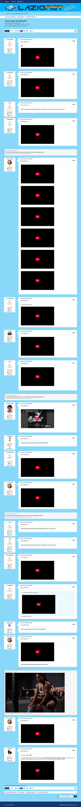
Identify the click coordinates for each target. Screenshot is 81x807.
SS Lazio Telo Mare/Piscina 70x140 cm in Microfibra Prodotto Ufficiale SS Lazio (24, 152)
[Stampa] (75, 31)
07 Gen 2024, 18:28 (24, 454)
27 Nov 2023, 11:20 (24, 105)
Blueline (10, 436)
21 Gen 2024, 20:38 (24, 625)
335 (27, 30)
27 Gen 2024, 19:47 (24, 638)
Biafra (10, 749)
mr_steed (10, 159)
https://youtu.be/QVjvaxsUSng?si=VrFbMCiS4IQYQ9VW (34, 442)
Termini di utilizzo (68, 804)
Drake (10, 331)
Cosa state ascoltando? (16, 21)
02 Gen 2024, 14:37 (24, 438)
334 (24, 30)
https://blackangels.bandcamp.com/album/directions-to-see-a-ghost (38, 528)
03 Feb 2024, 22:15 (24, 751)
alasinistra (10, 623)
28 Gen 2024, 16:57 (24, 720)
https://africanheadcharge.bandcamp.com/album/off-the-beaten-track (38, 545)
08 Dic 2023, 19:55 (24, 161)
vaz (10, 103)
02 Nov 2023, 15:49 (24, 41)
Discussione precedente (10, 26)
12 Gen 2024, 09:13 (24, 540)
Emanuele (10, 119)
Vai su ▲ (75, 804)
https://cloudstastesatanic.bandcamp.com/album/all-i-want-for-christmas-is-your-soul (43, 109)
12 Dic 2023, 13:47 (24, 363)
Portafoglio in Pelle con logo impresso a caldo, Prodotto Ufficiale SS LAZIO (23, 515)
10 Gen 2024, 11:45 (24, 524)
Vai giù (7, 30)
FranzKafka (10, 39)
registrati (26, 13)
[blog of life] (9, 447)
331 (16, 30)
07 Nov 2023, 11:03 (24, 74)
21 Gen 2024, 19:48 (24, 587)
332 (18, 30)
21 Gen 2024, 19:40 (24, 557)
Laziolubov (10, 585)
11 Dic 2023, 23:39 (24, 333)
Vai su (7, 788)
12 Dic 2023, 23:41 (24, 405)
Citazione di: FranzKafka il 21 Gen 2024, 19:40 (31, 592)
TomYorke (10, 72)
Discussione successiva (21, 26)
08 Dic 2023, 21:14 (24, 300)
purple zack (10, 403)
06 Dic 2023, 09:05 (24, 121)
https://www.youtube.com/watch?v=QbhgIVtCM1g (33, 629)
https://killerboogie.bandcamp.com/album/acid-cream (34, 664)
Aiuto (60, 804)
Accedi (21, 13)
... (14, 31)
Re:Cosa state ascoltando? (26, 39)
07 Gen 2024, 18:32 (24, 484)
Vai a (58, 796)
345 (30, 30)
